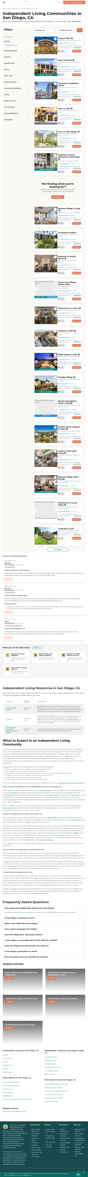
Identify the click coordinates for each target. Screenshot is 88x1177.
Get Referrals (50, 1142)
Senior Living (6, 8)
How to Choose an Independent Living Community (21, 975)
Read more (9, 579)
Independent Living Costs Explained (63, 1000)
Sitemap (34, 1145)
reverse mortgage (46, 840)
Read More (10, 978)
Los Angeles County (51, 1071)
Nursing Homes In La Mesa (54, 1094)
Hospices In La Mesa (51, 1101)
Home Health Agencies (11, 1085)
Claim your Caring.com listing (14, 1111)
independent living (53, 818)
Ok (78, 1174)
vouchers (60, 835)
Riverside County (50, 1060)
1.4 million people (44, 790)
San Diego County (51, 1057)
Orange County (50, 1064)
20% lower (76, 795)
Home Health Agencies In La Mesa (56, 1084)
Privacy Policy (19, 1164)
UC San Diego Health (51, 795)
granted (76, 833)
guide (8, 844)
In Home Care (7, 1089)
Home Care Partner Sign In (50, 1138)
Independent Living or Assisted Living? (22, 1000)
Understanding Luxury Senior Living (20, 1026)
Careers (63, 1149)
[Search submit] (79, 30)
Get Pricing (76, 51)
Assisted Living (7, 1096)
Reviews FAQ (64, 1147)
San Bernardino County (53, 1067)
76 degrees (13, 793)
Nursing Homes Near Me (79, 1154)
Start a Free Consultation (74, 2)
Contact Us (64, 1152)
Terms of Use (7, 1164)
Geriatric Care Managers (11, 1082)
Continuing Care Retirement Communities (17, 1099)
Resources (35, 1138)
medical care (10, 795)
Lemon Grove (7, 1058)
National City (76, 820)
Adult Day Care (8, 1092)
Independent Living (17, 8)
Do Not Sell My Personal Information (37, 1154)
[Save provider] (55, 38)
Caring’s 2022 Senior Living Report (23, 912)
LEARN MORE (77, 47)
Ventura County (50, 1074)
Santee (5, 1069)
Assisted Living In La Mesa (53, 1087)
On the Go (9, 719)
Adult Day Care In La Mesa (54, 1098)
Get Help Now (58, 197)
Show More (57, 549)
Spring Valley (7, 1072)
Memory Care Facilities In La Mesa (56, 1091)
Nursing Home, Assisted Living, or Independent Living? (62, 975)
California (27, 8)
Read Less (36, 647)
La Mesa (5, 1055)
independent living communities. (71, 783)
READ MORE (76, 21)
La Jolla (5, 1062)
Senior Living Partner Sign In (50, 1131)
